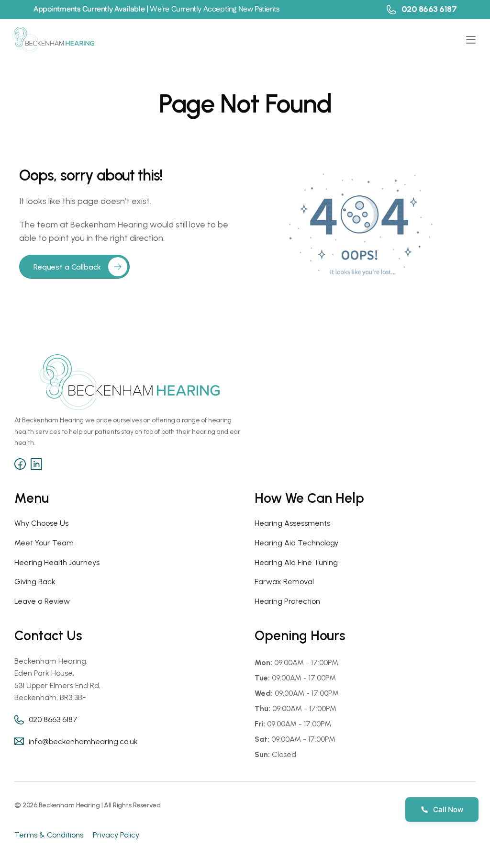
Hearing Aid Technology (296, 542)
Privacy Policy (116, 834)
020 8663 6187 (429, 9)
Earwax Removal (284, 581)
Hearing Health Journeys (57, 562)
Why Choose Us (41, 523)
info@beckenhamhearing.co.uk (83, 741)
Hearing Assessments (292, 523)
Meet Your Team (44, 542)
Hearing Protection (287, 601)
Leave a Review (42, 601)
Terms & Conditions (48, 834)
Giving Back (35, 581)
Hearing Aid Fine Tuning (296, 562)
